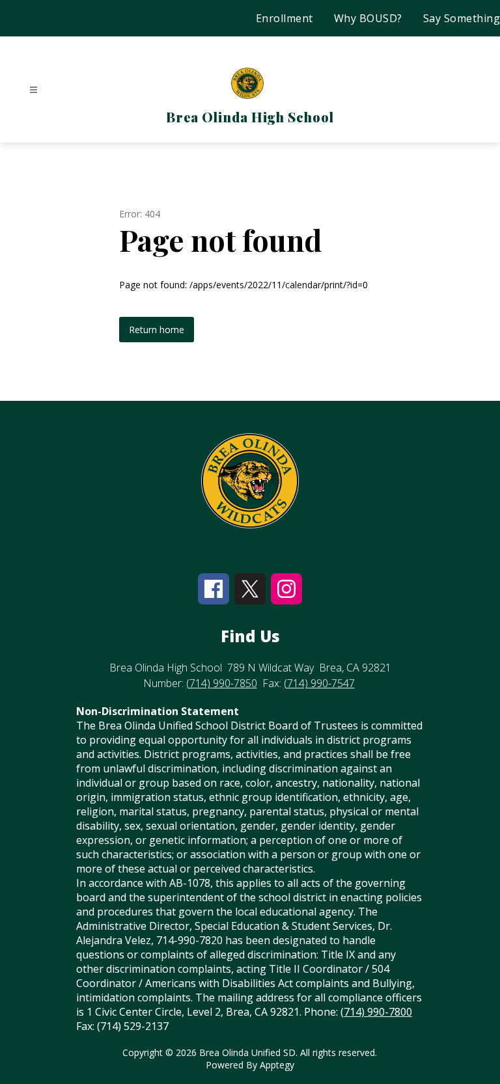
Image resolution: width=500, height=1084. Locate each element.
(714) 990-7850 (221, 683)
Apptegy (277, 1065)
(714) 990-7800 (376, 1012)
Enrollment (284, 18)
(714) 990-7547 (319, 683)
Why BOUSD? (368, 18)
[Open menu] (33, 90)
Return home (156, 329)
